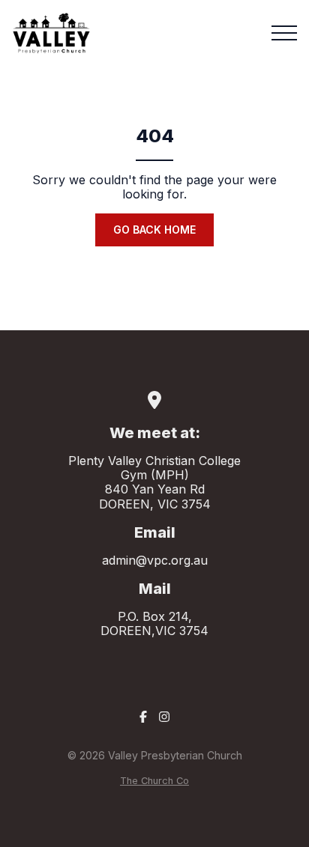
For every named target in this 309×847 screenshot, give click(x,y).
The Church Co (154, 780)
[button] (284, 33)
